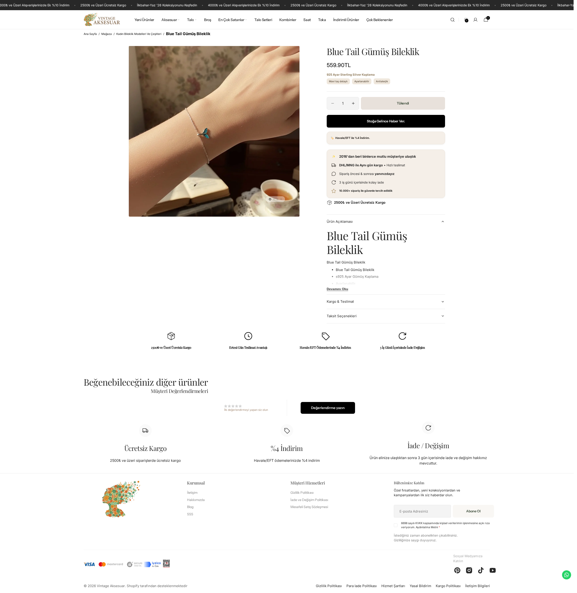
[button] (452, 19)
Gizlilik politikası (329, 586)
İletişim (192, 493)
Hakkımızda (196, 500)
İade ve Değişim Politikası (309, 500)
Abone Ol (473, 511)
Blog (190, 507)
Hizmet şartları (393, 586)
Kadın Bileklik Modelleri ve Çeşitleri (138, 34)
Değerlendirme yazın (328, 408)
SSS (190, 514)
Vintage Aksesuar (111, 586)
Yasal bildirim (420, 586)
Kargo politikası (448, 586)
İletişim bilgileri (477, 586)
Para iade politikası (361, 586)
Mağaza (106, 34)
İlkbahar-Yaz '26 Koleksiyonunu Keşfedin (167, 5)
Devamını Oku (337, 289)
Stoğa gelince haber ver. (386, 121)
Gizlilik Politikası (302, 493)
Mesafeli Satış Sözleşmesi (309, 507)
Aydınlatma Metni (427, 527)
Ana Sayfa (90, 34)
